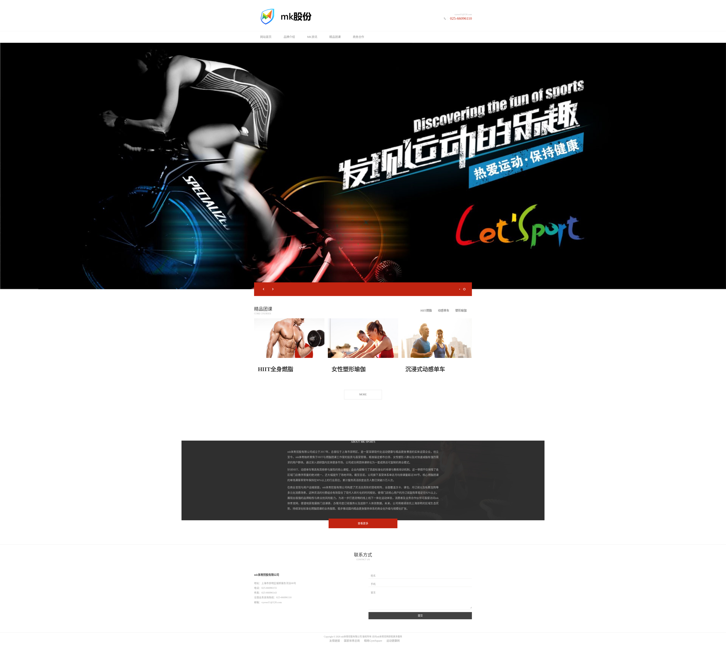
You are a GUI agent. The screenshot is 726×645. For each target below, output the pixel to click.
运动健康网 (393, 640)
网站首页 (265, 36)
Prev (263, 289)
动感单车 (443, 310)
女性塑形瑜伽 (349, 369)
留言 (373, 592)
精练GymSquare (373, 640)
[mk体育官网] (308, 16)
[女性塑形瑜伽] (363, 338)
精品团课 (335, 36)
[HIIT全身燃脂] (289, 338)
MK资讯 (312, 36)
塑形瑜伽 (461, 310)
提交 (420, 615)
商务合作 (358, 36)
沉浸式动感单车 (425, 369)
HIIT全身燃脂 (275, 369)
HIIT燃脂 (426, 310)
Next (273, 289)
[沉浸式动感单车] (437, 338)
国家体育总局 (352, 640)
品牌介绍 (289, 36)
